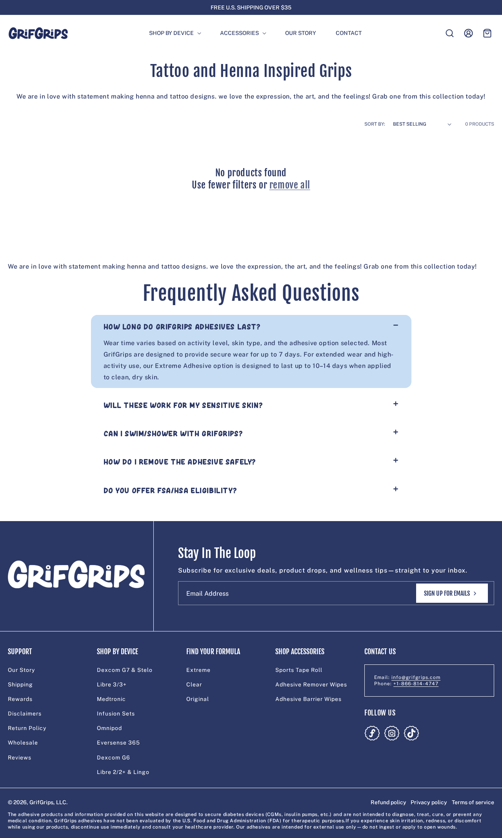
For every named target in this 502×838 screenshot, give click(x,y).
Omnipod (109, 728)
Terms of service (473, 802)
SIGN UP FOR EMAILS (447, 593)
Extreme (198, 670)
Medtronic (111, 699)
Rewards (20, 699)
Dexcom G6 (113, 757)
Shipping (20, 684)
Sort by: (374, 124)
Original (197, 699)
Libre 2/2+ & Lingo (123, 772)
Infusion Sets (116, 713)
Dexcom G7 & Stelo (125, 670)
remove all (289, 185)
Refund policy (388, 802)
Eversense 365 (118, 743)
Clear (194, 684)
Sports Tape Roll (298, 670)
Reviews (19, 757)
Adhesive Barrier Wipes (308, 699)
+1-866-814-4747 (415, 683)
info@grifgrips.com (415, 677)
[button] (171, 33)
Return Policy (27, 728)
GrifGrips (41, 802)
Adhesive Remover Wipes (311, 684)
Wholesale (23, 743)
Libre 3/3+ (112, 684)
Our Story (21, 670)
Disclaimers (25, 713)
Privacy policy (429, 802)
